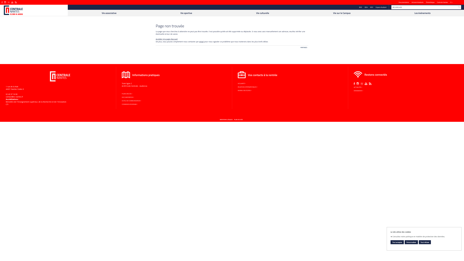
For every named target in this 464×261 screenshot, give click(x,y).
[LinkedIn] (9, 2)
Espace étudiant (381, 7)
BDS (371, 7)
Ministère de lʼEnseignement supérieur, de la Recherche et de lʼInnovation (36, 102)
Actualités (357, 87)
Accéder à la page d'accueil (167, 39)
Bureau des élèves (244, 90)
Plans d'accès (126, 94)
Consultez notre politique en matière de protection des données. (418, 236)
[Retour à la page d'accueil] (34, 10)
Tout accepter (397, 242)
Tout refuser (424, 242)
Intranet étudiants (418, 2)
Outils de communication (131, 101)
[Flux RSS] (16, 2)
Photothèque (430, 2)
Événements (358, 91)
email (201, 41)
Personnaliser (411, 242)
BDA (366, 7)
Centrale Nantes (442, 2)
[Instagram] (5, 2)
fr (451, 2)
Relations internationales (247, 87)
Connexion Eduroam (129, 104)
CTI (7, 104)
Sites (457, 2)
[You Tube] (12, 2)
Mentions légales (226, 119)
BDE (360, 7)
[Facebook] (2, 2)
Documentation (404, 2)
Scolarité (241, 83)
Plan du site (238, 119)
